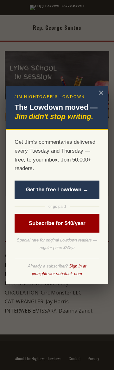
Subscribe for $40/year (57, 223)
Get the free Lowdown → (57, 190)
